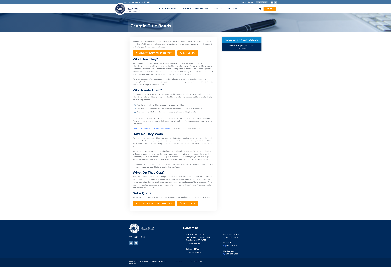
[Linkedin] (136, 243)
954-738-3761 (232, 245)
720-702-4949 (195, 252)
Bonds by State (196, 261)
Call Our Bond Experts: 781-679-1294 (137, 2)
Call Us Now (189, 53)
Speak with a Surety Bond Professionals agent (151, 128)
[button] (168, 9)
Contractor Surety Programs (195, 9)
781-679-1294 (137, 237)
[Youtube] (272, 2)
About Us (218, 9)
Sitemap (178, 261)
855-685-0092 (232, 254)
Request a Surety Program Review (155, 53)
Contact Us (232, 9)
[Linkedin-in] (275, 2)
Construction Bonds (167, 9)
